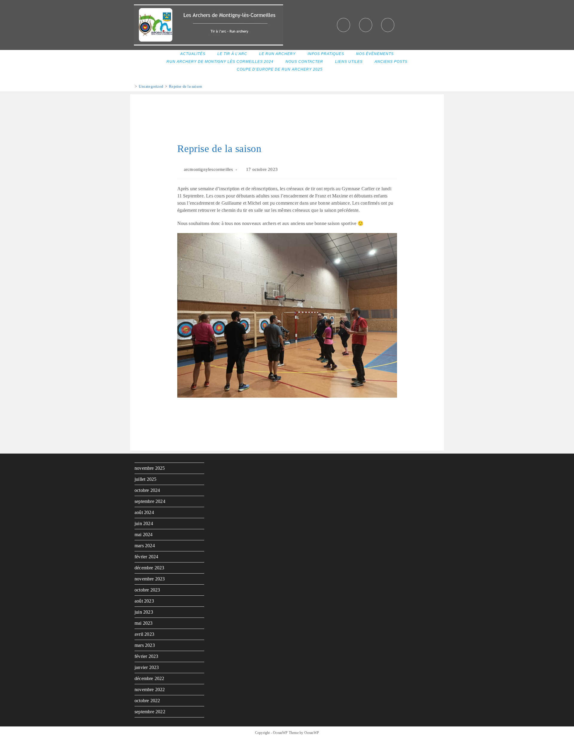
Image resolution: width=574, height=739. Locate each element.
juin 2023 (144, 612)
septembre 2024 (150, 501)
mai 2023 (144, 623)
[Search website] (336, 69)
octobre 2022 (147, 700)
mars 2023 (145, 645)
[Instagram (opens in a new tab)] (365, 25)
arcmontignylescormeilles (208, 169)
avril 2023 (144, 634)
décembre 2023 (149, 567)
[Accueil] (131, 86)
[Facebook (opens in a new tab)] (343, 25)
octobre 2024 (147, 490)
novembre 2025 (150, 468)
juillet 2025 (145, 479)
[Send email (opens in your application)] (387, 25)
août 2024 (144, 512)
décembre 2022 (149, 678)
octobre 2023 (147, 589)
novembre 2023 (150, 578)
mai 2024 (144, 534)
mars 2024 (145, 545)
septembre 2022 (150, 711)
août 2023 (144, 600)
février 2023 (146, 656)
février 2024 (146, 556)
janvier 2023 (147, 667)
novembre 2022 (150, 689)
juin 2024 (144, 523)
